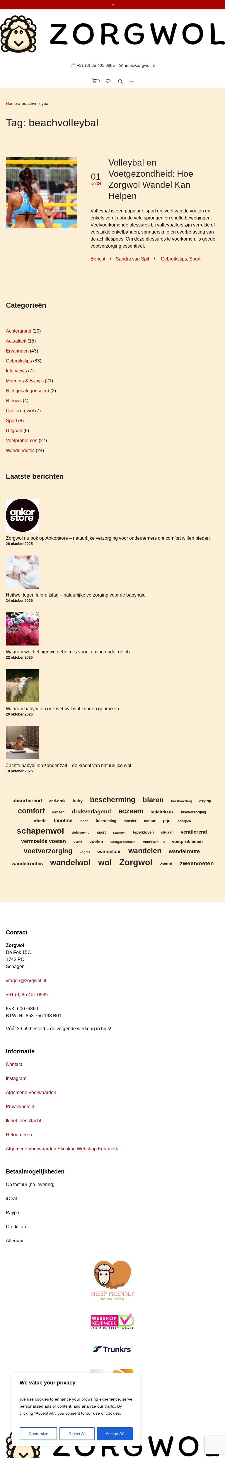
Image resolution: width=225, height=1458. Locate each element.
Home (11, 103)
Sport (194, 258)
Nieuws (14, 400)
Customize (38, 1433)
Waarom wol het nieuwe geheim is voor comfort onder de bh (68, 651)
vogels (85, 852)
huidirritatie (162, 812)
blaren (153, 800)
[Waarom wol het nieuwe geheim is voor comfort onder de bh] (22, 628)
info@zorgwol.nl (140, 65)
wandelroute (184, 851)
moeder (130, 821)
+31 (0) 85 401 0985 (96, 65)
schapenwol (40, 830)
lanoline (63, 820)
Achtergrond (18, 330)
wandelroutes (27, 863)
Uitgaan (14, 430)
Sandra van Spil (132, 258)
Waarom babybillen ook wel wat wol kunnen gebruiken (62, 708)
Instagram (16, 1078)
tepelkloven (143, 832)
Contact (14, 1064)
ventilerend (194, 832)
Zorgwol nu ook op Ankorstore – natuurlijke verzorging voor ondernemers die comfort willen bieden (108, 538)
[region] (76, 1409)
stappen (119, 832)
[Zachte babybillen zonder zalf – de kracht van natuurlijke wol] (22, 742)
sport (101, 832)
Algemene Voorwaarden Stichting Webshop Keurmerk (62, 1148)
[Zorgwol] (112, 34)
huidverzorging (193, 812)
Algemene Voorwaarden (31, 1092)
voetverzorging (48, 851)
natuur (150, 821)
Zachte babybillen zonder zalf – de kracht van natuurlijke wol (68, 765)
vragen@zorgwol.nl (26, 980)
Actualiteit (16, 340)
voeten (96, 841)
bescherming (112, 800)
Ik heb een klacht (23, 1120)
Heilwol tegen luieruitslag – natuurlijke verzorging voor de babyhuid (76, 594)
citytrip (205, 801)
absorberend (27, 800)
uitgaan (167, 832)
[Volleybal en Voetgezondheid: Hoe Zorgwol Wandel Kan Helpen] (41, 192)
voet (77, 841)
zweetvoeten (197, 863)
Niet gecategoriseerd (27, 390)
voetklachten (154, 842)
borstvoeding (181, 801)
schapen (184, 821)
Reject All (77, 1433)
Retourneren (19, 1134)
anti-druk (57, 801)
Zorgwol (136, 862)
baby (78, 800)
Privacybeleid (20, 1106)
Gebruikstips (174, 258)
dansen (58, 812)
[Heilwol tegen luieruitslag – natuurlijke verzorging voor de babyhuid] (22, 572)
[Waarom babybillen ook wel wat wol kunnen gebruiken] (22, 685)
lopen (84, 821)
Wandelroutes (20, 450)
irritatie (40, 820)
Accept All (115, 1433)
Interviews (16, 370)
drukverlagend (91, 811)
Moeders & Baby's (25, 380)
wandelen (144, 851)
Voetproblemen (22, 440)
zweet (166, 863)
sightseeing (80, 832)
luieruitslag (106, 821)
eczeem (130, 811)
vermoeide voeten (43, 841)
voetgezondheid (123, 842)
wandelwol (70, 862)
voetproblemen (187, 841)
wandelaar (109, 851)
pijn (167, 820)
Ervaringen (17, 350)
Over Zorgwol (20, 410)
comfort (31, 811)
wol (105, 862)
